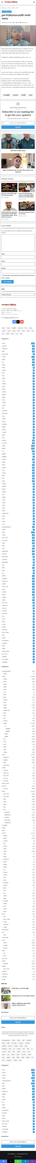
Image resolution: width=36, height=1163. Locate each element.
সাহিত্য (3, 521)
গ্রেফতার (8, 331)
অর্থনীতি (3, 600)
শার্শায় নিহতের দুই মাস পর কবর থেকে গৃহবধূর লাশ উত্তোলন (23, 996)
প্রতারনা (4, 473)
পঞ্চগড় (3, 381)
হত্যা (31, 95)
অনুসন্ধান (4, 467)
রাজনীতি (13, 8)
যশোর (3, 437)
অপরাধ (3, 343)
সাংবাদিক (7, 333)
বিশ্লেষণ (4, 594)
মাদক (3, 333)
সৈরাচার (12, 333)
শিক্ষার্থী (24, 95)
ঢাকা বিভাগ (4, 554)
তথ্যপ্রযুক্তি (4, 662)
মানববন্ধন (4, 484)
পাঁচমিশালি (4, 486)
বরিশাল (3, 367)
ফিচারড (3, 646)
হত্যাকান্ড (4, 492)
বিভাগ (3, 548)
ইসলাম (26, 328)
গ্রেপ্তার (3, 331)
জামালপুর (4, 429)
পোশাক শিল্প (4, 611)
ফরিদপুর (3, 648)
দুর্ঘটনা (3, 546)
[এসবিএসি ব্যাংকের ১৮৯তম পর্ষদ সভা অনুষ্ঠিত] (5, 991)
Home (4, 8)
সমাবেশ (3, 505)
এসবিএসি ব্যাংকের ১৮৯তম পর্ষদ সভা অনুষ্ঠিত (20, 988)
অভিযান (3, 328)
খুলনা (3, 408)
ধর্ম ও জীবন (4, 443)
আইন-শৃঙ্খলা (4, 540)
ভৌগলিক (17, 8)
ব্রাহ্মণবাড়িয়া (4, 411)
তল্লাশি (3, 500)
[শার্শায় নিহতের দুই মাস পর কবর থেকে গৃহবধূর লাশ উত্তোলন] (5, 998)
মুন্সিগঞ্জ (3, 435)
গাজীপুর (3, 378)
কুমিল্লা (30, 328)
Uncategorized (6, 527)
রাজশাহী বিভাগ (5, 562)
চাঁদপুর (3, 416)
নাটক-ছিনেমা (4, 630)
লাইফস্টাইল (4, 656)
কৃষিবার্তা (3, 489)
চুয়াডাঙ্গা (3, 421)
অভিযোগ (8, 328)
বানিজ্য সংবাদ (4, 605)
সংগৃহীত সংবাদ (5, 581)
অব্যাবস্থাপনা (4, 349)
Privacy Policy (18, 1156)
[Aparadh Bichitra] (11, 2)
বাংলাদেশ (16, 95)
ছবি (3, 573)
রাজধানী (4, 454)
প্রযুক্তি (3, 497)
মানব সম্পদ (4, 608)
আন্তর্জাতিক (4, 578)
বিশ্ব (3, 616)
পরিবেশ (3, 543)
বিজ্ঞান (3, 519)
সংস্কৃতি (3, 638)
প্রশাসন (3, 535)
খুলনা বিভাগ (4, 559)
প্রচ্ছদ (3, 508)
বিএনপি (28, 331)
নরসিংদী (3, 529)
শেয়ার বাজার (4, 613)
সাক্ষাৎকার (4, 597)
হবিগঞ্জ (3, 400)
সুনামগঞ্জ (3, 405)
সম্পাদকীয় (4, 592)
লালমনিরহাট (4, 424)
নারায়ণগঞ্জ (4, 392)
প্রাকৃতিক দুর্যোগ (5, 513)
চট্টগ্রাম (14, 331)
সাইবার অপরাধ (5, 354)
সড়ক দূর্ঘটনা (4, 643)
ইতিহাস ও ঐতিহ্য (5, 651)
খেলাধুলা (3, 624)
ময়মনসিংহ (4, 384)
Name (3, 254)
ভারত (32, 331)
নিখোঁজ (3, 516)
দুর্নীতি (18, 331)
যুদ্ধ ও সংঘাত (4, 654)
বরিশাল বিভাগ (5, 557)
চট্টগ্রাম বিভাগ (5, 551)
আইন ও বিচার (5, 537)
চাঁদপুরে (3, 386)
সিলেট (3, 373)
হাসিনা (21, 333)
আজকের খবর (20, 328)
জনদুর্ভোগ (4, 457)
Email (3, 261)
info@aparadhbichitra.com (11, 317)
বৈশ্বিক (3, 462)
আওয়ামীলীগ (7, 95)
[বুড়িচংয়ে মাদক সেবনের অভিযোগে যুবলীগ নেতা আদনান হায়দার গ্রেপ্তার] (9, 187)
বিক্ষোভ (3, 510)
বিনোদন (3, 621)
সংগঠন (3, 470)
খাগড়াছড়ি (4, 432)
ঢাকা (3, 362)
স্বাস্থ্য (3, 481)
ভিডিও (3, 570)
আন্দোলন (3, 502)
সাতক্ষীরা (4, 419)
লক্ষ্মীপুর (3, 397)
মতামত (3, 589)
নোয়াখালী (4, 402)
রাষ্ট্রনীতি (4, 584)
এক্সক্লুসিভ (4, 346)
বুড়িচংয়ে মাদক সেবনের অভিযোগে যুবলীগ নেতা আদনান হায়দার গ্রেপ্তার (9, 194)
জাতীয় (3, 532)
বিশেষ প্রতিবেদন (5, 640)
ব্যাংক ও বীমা (4, 603)
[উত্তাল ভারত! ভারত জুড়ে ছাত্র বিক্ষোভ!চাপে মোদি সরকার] (27, 206)
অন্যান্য (8, 8)
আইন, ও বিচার (5, 586)
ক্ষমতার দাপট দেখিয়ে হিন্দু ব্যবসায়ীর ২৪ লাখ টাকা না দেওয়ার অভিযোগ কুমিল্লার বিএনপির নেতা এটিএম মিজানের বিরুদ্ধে (26, 195)
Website (3, 268)
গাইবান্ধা (4, 370)
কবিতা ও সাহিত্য (5, 632)
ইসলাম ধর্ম (4, 440)
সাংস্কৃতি (4, 627)
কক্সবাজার (4, 394)
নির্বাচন (3, 475)
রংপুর (3, 375)
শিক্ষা (3, 478)
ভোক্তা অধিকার (5, 659)
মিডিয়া (3, 567)
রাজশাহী (3, 389)
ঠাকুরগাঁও (4, 427)
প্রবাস (3, 619)
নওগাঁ (3, 524)
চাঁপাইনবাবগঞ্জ (4, 413)
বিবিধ (3, 565)
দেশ (3, 451)
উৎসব (3, 635)
